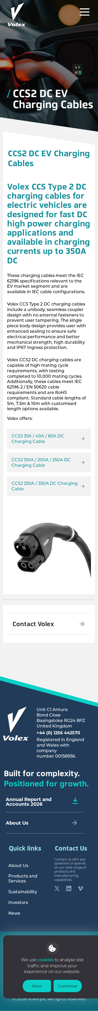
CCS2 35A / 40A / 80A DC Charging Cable (37, 438)
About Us (18, 865)
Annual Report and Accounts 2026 (28, 801)
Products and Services (22, 878)
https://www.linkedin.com (68, 889)
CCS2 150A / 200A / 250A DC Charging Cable (41, 462)
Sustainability (22, 891)
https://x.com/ (57, 889)
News (14, 912)
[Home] (17, 14)
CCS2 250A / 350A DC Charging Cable (44, 485)
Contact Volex (33, 623)
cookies (46, 959)
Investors (18, 902)
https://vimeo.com (80, 889)
